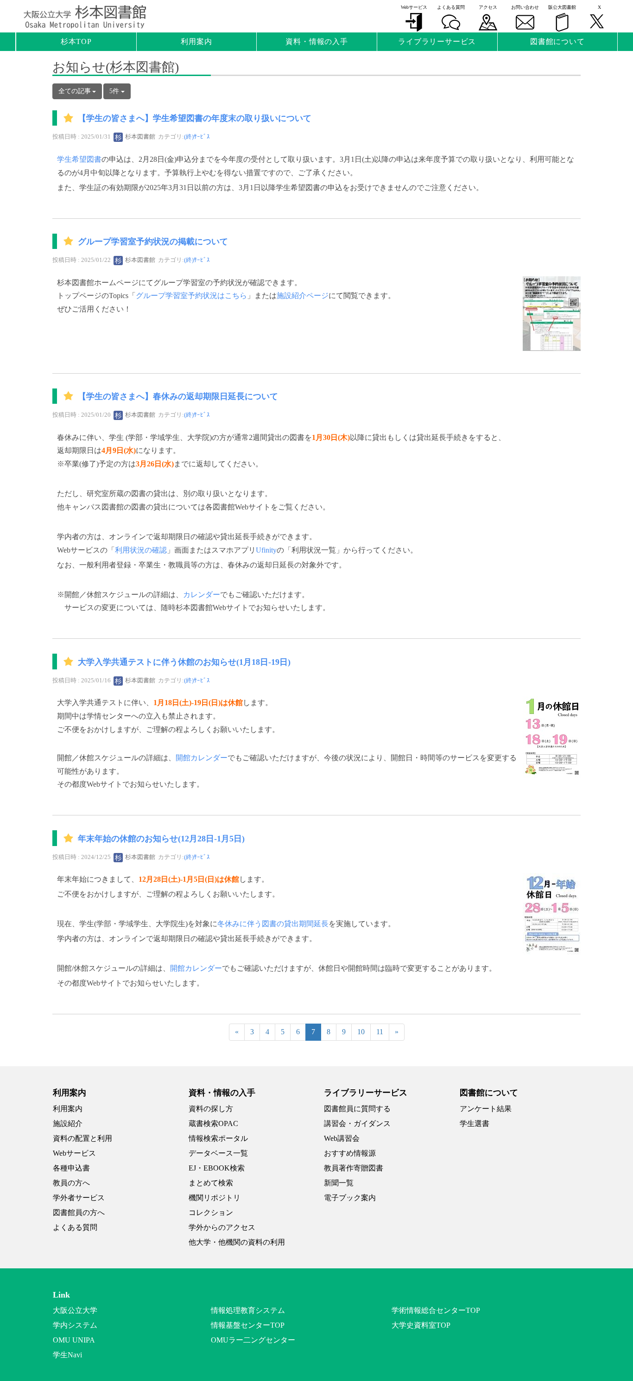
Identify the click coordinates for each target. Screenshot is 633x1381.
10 (361, 1032)
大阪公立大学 (75, 1310)
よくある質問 (75, 1227)
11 (379, 1032)
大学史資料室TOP (421, 1325)
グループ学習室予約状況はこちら (191, 295)
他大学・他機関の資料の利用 (237, 1242)
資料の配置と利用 (82, 1138)
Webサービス (74, 1153)
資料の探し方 (211, 1109)
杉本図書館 (139, 136)
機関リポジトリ (215, 1198)
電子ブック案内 (350, 1198)
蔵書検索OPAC (213, 1123)
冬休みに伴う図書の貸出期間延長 (273, 924)
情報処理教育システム (248, 1310)
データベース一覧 (218, 1153)
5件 (115, 91)
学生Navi (67, 1355)
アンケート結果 (486, 1109)
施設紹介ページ (303, 295)
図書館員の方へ (79, 1212)
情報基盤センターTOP (248, 1325)
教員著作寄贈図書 (353, 1168)
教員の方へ (71, 1183)
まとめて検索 (211, 1183)
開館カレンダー (202, 758)
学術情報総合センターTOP (436, 1310)
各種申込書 (71, 1168)
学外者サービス (79, 1198)
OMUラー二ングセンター (253, 1340)
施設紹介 (67, 1123)
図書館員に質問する (357, 1109)
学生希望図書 (79, 159)
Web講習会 (342, 1138)
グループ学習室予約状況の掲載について (153, 241)
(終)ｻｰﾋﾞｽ (197, 136)
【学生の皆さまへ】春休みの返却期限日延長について (178, 396)
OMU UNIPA (74, 1340)
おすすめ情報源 (350, 1153)
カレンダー (201, 594)
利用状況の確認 (141, 550)
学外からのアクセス (222, 1227)
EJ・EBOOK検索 (217, 1168)
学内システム (75, 1325)
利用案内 (67, 1109)
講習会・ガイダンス (357, 1123)
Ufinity (266, 550)
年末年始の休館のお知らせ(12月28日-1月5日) (161, 838)
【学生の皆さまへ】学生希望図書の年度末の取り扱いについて (194, 118)
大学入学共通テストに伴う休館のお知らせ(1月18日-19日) (184, 662)
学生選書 (474, 1123)
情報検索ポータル (218, 1138)
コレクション (211, 1212)
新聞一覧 (339, 1183)
